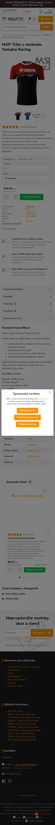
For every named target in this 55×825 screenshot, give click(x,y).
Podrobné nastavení (27, 417)
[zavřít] (50, 392)
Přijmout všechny (27, 424)
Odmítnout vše (27, 410)
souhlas (41, 399)
